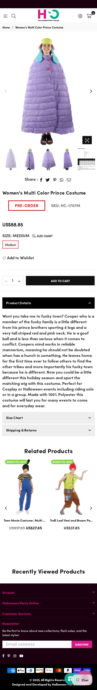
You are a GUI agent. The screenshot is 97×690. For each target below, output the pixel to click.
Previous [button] (5, 91)
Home (6, 27)
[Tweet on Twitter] (48, 179)
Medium (10, 245)
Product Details (18, 302)
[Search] (13, 15)
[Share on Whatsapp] (62, 179)
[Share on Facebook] (41, 179)
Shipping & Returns (21, 430)
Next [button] (91, 91)
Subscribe (82, 644)
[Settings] (80, 15)
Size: (27, 235)
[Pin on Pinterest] (55, 179)
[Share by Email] (69, 179)
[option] (48, 91)
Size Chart (44, 236)
